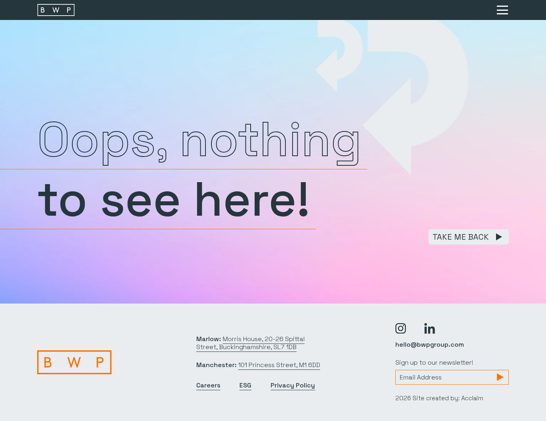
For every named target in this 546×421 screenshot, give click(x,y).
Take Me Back (460, 237)
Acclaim (472, 398)
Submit (500, 377)
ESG (245, 385)
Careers (208, 385)
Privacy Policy (293, 385)
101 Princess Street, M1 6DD (279, 365)
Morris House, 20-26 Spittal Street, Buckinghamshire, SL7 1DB (250, 343)
